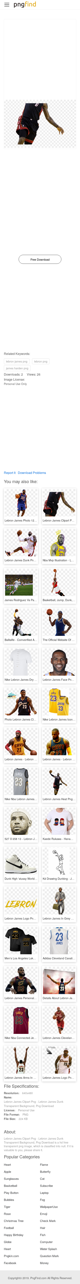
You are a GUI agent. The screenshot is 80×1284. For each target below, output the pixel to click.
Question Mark (49, 1256)
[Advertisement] (40, 59)
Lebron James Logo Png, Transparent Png (31, 918)
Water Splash (48, 1249)
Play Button (11, 1193)
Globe (7, 1242)
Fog (42, 1200)
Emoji (43, 1214)
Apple (7, 1171)
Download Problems (32, 472)
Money (44, 1263)
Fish (42, 1235)
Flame (44, 1164)
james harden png (17, 368)
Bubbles (9, 1200)
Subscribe (46, 1186)
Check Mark (48, 1221)
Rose (7, 1214)
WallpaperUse (49, 1207)
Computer (46, 1242)
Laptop (44, 1193)
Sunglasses (11, 1178)
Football (9, 1228)
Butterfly (45, 1171)
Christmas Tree (13, 1221)
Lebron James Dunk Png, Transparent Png (31, 560)
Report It (10, 472)
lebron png (40, 361)
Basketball (10, 1186)
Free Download (40, 259)
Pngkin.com (11, 1256)
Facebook (10, 1263)
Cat (42, 1178)
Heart (7, 1164)
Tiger (7, 1207)
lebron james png (16, 361)
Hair (42, 1228)
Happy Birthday (13, 1235)
